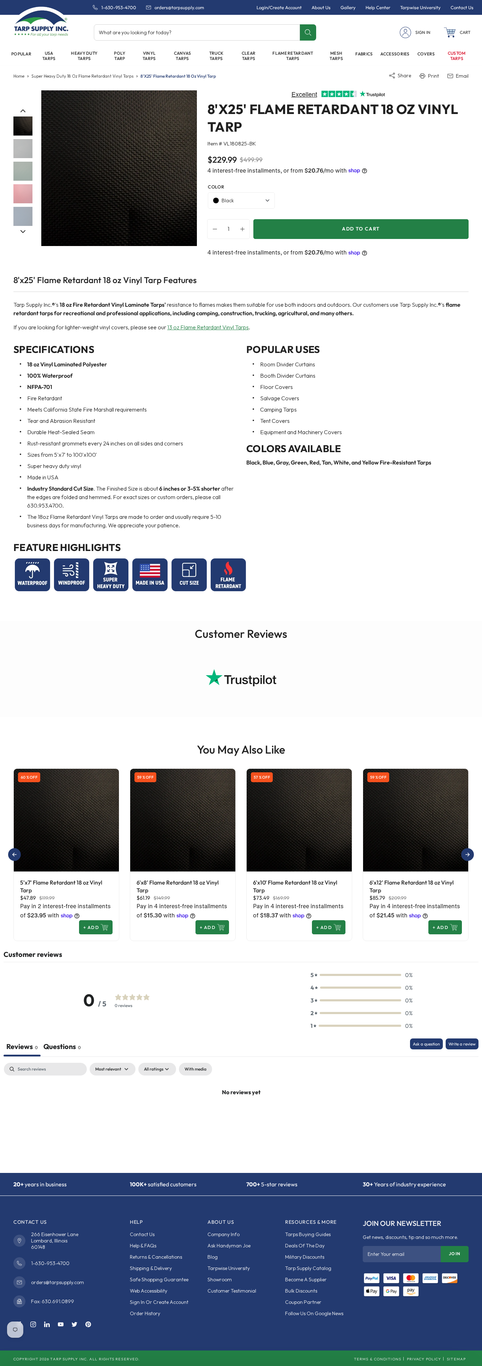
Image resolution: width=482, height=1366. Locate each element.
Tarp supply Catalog (308, 1268)
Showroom (219, 1279)
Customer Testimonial (231, 1291)
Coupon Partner (303, 1302)
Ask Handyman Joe (229, 1245)
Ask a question (426, 1044)
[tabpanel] (241, 1115)
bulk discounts (301, 1291)
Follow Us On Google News (314, 1313)
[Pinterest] (88, 1325)
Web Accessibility (148, 1291)
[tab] (62, 1047)
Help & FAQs (143, 1245)
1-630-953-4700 (118, 7)
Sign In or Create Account (159, 1302)
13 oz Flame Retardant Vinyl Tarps (208, 327)
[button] (457, 32)
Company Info (223, 1234)
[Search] (308, 32)
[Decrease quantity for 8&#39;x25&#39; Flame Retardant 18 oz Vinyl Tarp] (213, 229)
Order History (145, 1313)
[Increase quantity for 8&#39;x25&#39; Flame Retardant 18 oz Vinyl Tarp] (244, 229)
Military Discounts (304, 1257)
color (216, 187)
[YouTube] (61, 1325)
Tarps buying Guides (308, 1234)
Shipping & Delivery (151, 1268)
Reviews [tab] (22, 1046)
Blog (212, 1257)
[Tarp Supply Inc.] (41, 22)
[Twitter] (74, 1325)
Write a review (462, 1044)
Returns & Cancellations (156, 1257)
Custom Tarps (457, 55)
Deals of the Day (305, 1245)
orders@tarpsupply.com (179, 7)
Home (18, 76)
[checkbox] (195, 1069)
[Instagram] (33, 1325)
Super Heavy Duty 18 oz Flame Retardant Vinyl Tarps (82, 76)
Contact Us (142, 1234)
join (454, 1253)
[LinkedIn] (47, 1325)
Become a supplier (306, 1279)
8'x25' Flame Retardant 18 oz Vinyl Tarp (178, 76)
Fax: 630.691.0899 (52, 1301)
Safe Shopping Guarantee (159, 1279)
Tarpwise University (228, 1268)
